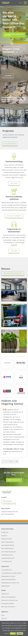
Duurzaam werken (7, 603)
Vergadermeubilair (7, 558)
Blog (3, 615)
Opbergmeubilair (7, 555)
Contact (4, 618)
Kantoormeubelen (7, 545)
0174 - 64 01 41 (7, 500)
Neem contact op (14, 480)
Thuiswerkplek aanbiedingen (11, 573)
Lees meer (8, 75)
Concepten (5, 594)
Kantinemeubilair (7, 548)
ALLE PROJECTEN (9, 143)
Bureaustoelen (6, 539)
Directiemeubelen (7, 542)
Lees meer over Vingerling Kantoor (13, 34)
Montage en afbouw (8, 606)
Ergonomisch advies (8, 576)
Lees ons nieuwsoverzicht (12, 273)
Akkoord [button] (13, 633)
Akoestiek (4, 532)
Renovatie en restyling (9, 600)
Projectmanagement (8, 597)
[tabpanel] (14, 431)
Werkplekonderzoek (8, 579)
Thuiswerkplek (6, 561)
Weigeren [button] (20, 633)
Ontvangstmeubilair (8, 552)
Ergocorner (5, 586)
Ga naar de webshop (14, 216)
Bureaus (4, 535)
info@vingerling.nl (9, 503)
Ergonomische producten (10, 583)
